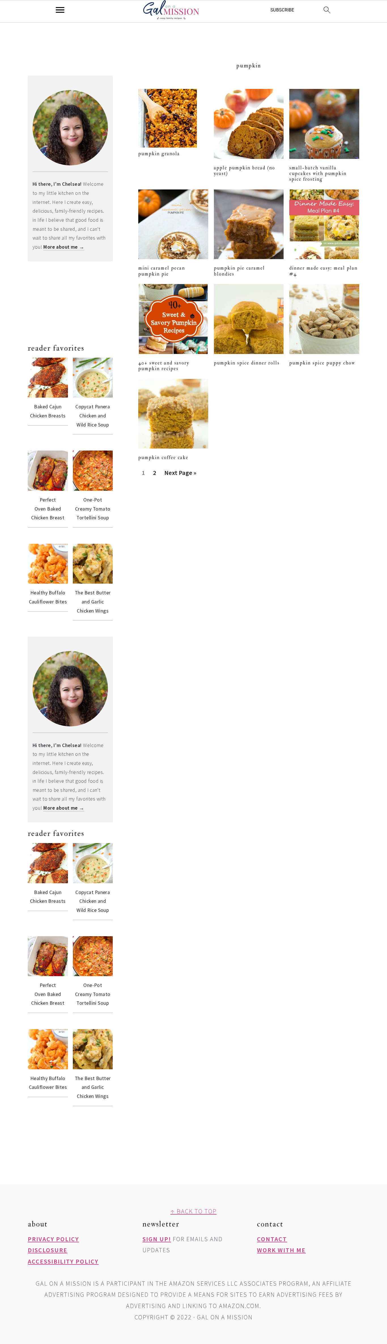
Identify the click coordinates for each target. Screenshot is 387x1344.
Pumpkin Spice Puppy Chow (322, 363)
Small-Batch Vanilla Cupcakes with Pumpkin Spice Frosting (317, 173)
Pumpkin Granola (159, 154)
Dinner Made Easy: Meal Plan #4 (323, 271)
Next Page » (180, 474)
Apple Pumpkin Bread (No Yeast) (244, 170)
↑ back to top (194, 1211)
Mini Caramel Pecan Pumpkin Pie (161, 271)
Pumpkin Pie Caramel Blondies (239, 271)
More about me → (63, 247)
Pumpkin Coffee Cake (163, 457)
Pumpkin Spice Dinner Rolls (247, 363)
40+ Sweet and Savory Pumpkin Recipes (163, 366)
